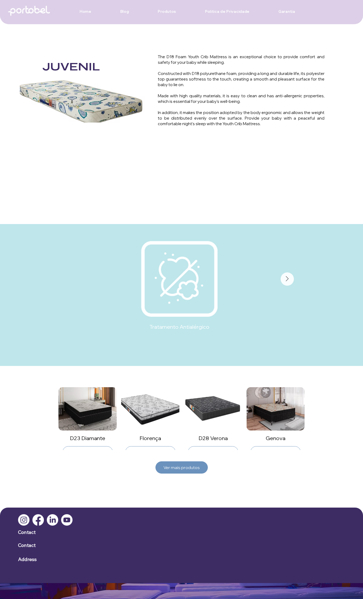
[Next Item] (287, 279)
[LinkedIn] (52, 520)
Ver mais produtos (181, 467)
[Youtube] (67, 520)
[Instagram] (23, 520)
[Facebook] (38, 520)
